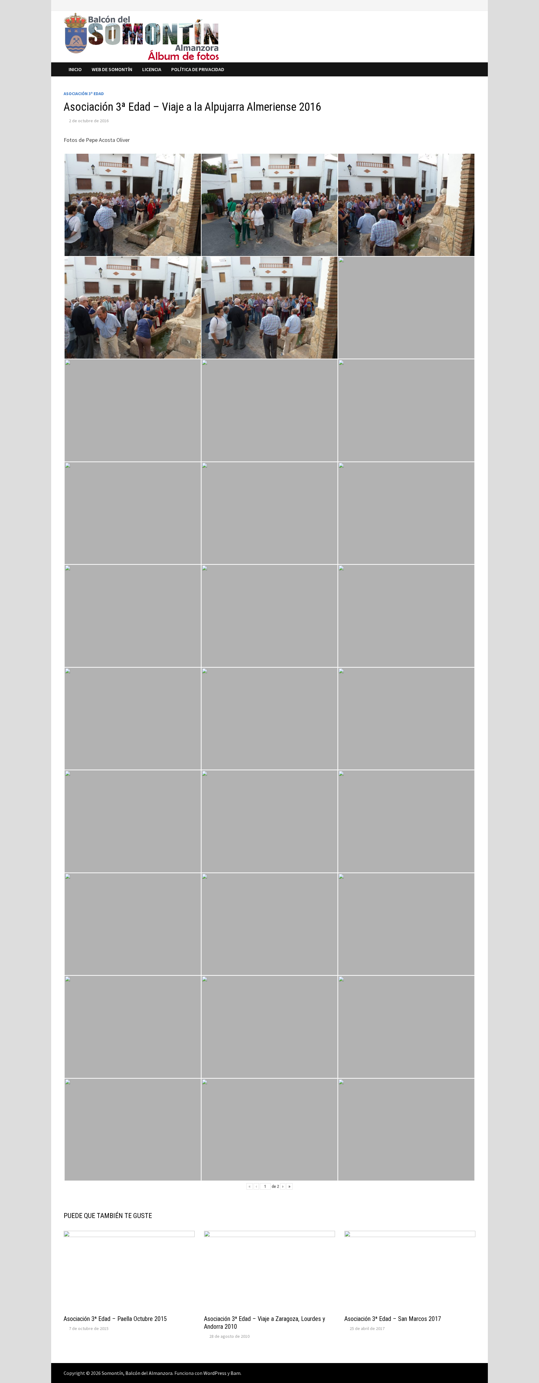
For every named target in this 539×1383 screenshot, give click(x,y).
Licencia (151, 69)
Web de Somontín (112, 69)
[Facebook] (457, 4)
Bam (235, 1373)
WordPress (214, 1373)
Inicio (75, 69)
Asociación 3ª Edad (84, 93)
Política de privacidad (197, 69)
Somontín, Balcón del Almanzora (137, 1373)
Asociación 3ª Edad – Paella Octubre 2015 (115, 1319)
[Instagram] (472, 4)
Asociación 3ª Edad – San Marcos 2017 (392, 1319)
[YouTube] (465, 4)
